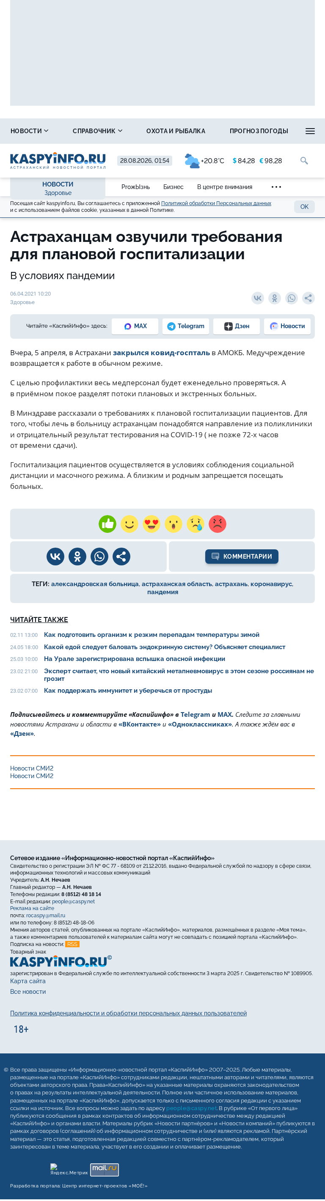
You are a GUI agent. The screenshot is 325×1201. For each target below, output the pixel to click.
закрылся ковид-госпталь (161, 352)
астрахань (231, 584)
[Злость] (217, 524)
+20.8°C (212, 161)
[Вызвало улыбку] (129, 524)
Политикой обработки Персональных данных (216, 203)
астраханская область (177, 584)
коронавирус (271, 584)
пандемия (162, 592)
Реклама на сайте (32, 908)
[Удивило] (173, 524)
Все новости (28, 991)
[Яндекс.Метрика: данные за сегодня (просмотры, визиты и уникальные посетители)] (69, 1167)
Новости (27, 131)
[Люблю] (151, 524)
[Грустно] (195, 524)
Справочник (95, 131)
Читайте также (39, 620)
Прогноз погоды (259, 131)
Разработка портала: (79, 1186)
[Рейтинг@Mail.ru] (104, 1167)
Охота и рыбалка (175, 131)
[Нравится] (107, 524)
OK (304, 206)
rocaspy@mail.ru (45, 916)
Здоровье (58, 192)
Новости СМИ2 (31, 768)
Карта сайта (28, 981)
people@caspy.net (73, 902)
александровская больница (95, 584)
